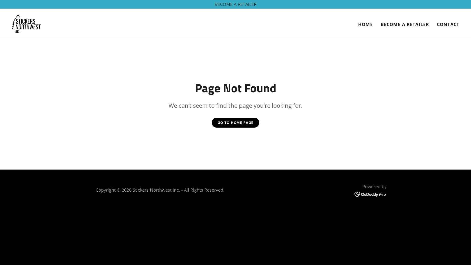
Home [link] (365, 24)
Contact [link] (448, 24)
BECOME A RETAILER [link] (405, 24)
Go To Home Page (235, 122)
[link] (26, 23)
